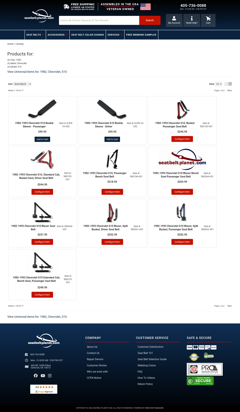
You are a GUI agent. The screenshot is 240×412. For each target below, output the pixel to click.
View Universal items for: (37, 71)
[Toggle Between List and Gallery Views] (228, 83)
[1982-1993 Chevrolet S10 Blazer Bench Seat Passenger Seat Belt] (182, 159)
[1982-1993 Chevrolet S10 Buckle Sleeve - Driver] (112, 109)
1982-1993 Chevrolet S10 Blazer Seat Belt (33, 227)
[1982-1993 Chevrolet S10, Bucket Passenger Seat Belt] (182, 109)
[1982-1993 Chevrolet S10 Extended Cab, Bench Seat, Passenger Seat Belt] (42, 262)
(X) (8, 60)
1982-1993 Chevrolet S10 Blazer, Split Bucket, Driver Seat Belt (105, 227)
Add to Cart (42, 139)
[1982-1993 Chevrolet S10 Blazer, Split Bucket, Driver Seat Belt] (112, 212)
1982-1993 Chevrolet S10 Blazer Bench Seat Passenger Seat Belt (176, 175)
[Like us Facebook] (36, 376)
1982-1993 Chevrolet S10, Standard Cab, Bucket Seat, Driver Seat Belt (36, 176)
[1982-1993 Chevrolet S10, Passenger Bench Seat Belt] (112, 159)
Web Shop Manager (154, 408)
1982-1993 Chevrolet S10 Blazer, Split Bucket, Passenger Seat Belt (176, 227)
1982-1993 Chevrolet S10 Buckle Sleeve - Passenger (34, 125)
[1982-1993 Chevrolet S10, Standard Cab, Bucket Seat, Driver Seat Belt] (42, 159)
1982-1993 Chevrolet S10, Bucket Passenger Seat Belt (174, 125)
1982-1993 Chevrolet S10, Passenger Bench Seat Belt (105, 175)
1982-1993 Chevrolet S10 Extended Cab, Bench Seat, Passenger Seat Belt (36, 279)
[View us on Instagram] (49, 376)
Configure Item (182, 139)
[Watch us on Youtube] (43, 376)
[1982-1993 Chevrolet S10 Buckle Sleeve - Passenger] (42, 109)
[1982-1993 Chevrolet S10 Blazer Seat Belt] (42, 212)
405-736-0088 (37, 354)
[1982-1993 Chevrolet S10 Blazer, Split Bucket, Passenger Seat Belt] (182, 212)
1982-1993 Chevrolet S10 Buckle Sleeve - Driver (103, 125)
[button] (109, 20)
